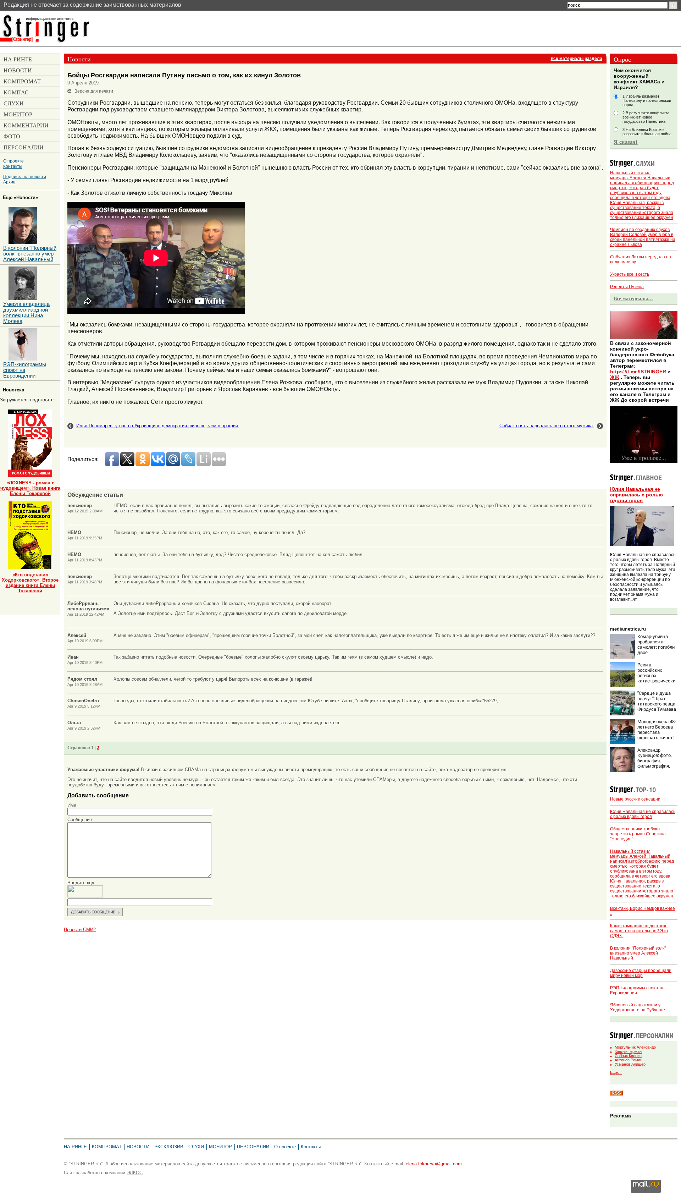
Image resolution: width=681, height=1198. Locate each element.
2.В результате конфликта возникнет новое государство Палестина (645, 117)
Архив (9, 182)
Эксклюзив (168, 1146)
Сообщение (79, 819)
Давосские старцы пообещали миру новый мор (640, 973)
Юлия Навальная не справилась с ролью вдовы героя (636, 494)
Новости (138, 1146)
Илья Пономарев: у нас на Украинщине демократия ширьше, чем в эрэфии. (157, 425)
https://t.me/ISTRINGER (638, 371)
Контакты (12, 166)
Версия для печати (93, 91)
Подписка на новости (24, 176)
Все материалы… (633, 298)
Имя (71, 805)
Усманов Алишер (630, 1064)
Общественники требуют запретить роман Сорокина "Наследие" (638, 833)
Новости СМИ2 (80, 929)
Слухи (196, 1146)
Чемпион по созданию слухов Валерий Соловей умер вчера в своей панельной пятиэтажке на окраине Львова (642, 237)
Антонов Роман (628, 1060)
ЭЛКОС (135, 1172)
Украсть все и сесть (629, 274)
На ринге (75, 1146)
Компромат (107, 1146)
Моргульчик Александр (635, 1047)
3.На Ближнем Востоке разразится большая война (646, 131)
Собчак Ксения (628, 1056)
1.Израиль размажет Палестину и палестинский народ (646, 100)
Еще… (616, 1072)
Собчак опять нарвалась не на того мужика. (546, 425)
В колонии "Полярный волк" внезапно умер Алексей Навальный (638, 953)
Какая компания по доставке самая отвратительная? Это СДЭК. (639, 930)
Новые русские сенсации (635, 799)
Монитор (220, 1146)
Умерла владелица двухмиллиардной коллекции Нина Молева (26, 312)
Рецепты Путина (627, 286)
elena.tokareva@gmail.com (434, 1163)
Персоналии (253, 1146)
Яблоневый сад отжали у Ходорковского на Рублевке (637, 1007)
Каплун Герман (628, 1051)
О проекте (13, 161)
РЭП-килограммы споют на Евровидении (24, 370)
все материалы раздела (576, 58)
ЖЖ (614, 377)
